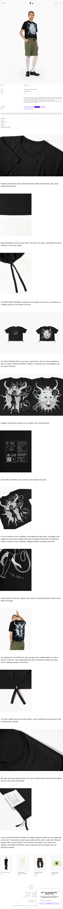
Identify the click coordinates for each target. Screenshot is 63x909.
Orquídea (43, 106)
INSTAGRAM (31, 900)
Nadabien (37, 106)
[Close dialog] (59, 891)
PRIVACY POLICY (31, 892)
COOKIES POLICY (31, 895)
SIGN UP (49, 903)
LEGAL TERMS (31, 893)
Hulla (32, 106)
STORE (31, 888)
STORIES (31, 887)
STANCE (31, 885)
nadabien (54, 101)
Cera (28, 106)
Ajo (25, 106)
